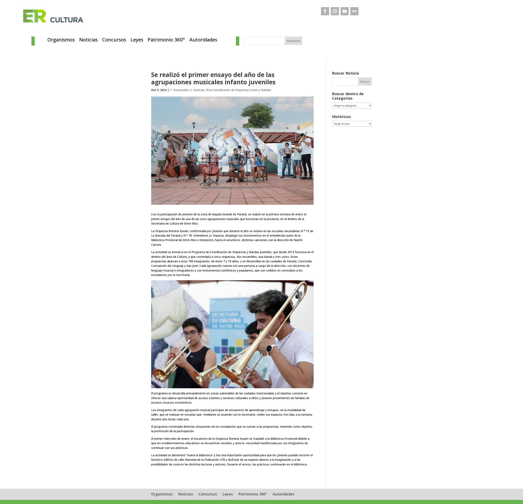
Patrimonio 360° (166, 40)
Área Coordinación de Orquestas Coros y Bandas (238, 90)
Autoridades (203, 40)
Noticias (88, 40)
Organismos (61, 40)
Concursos (114, 40)
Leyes (137, 40)
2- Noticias (197, 90)
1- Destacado (179, 90)
